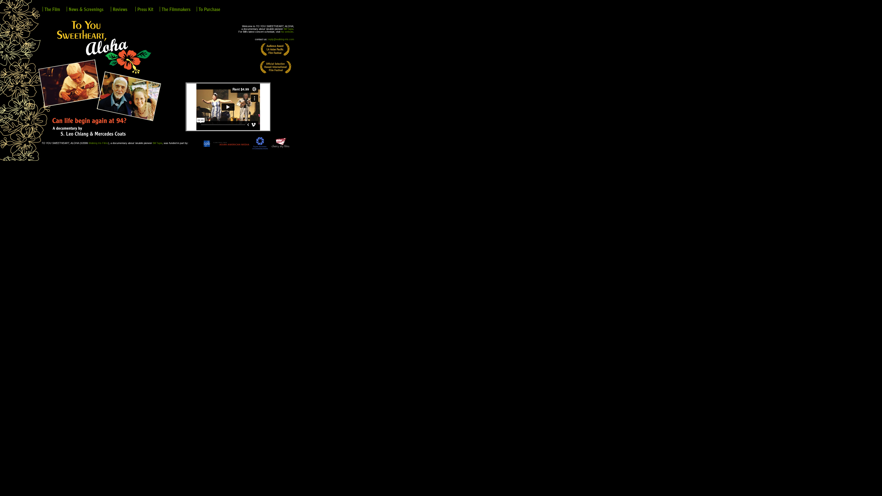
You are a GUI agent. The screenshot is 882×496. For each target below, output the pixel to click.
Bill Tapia (288, 29)
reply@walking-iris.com (281, 39)
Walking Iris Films (98, 143)
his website (287, 31)
